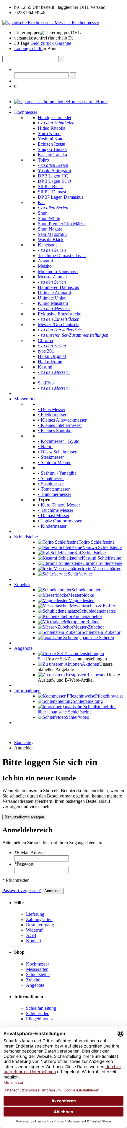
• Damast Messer (53, 515)
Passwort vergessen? (21, 890)
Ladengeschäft (28, 48)
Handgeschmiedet (54, 117)
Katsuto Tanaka (52, 154)
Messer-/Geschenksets (58, 324)
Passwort (23, 863)
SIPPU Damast (52, 191)
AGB (31, 935)
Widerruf (34, 930)
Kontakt (33, 940)
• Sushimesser (51, 483)
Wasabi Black (51, 239)
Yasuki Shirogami (54, 170)
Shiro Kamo (49, 133)
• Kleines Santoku (54, 430)
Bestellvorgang (40, 924)
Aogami (45, 260)
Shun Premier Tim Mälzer (62, 223)
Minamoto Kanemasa (58, 271)
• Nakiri (45, 446)
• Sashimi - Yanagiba (57, 473)
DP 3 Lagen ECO (54, 181)
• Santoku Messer (54, 462)
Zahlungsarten (39, 919)
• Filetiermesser (52, 414)
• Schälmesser (51, 478)
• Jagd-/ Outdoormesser (60, 520)
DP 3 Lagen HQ (53, 175)
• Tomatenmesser (54, 488)
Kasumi (45, 366)
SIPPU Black (50, 186)
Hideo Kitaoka (51, 128)
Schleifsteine (26, 536)
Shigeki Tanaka (52, 149)
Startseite (22, 742)
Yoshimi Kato (51, 138)
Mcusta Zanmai (52, 276)
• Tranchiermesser (54, 494)
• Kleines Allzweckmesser (62, 419)
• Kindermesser (52, 526)
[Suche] (61, 59)
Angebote (23, 648)
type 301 (46, 350)
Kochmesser (25, 112)
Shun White (49, 218)
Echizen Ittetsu (51, 144)
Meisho (45, 266)
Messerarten (25, 398)
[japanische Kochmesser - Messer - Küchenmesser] (50, 22)
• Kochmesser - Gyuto (58, 441)
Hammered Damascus (58, 287)
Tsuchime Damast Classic (62, 255)
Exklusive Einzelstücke (59, 313)
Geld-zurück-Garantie (50, 43)
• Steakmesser (51, 457)
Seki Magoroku (52, 234)
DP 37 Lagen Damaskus (60, 197)
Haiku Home (50, 361)
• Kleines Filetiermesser (60, 425)
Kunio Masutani (53, 303)
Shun (43, 213)
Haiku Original (52, 356)
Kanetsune (48, 244)
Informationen (27, 690)
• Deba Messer (51, 409)
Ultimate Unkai (52, 297)
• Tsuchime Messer (55, 510)
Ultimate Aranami (54, 292)
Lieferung (35, 914)
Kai (41, 202)
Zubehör (22, 584)
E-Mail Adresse (29, 852)
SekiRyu (46, 382)
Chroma (45, 340)
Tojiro (43, 159)
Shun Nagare (50, 228)
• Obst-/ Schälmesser (57, 451)
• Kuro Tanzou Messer (59, 504)
